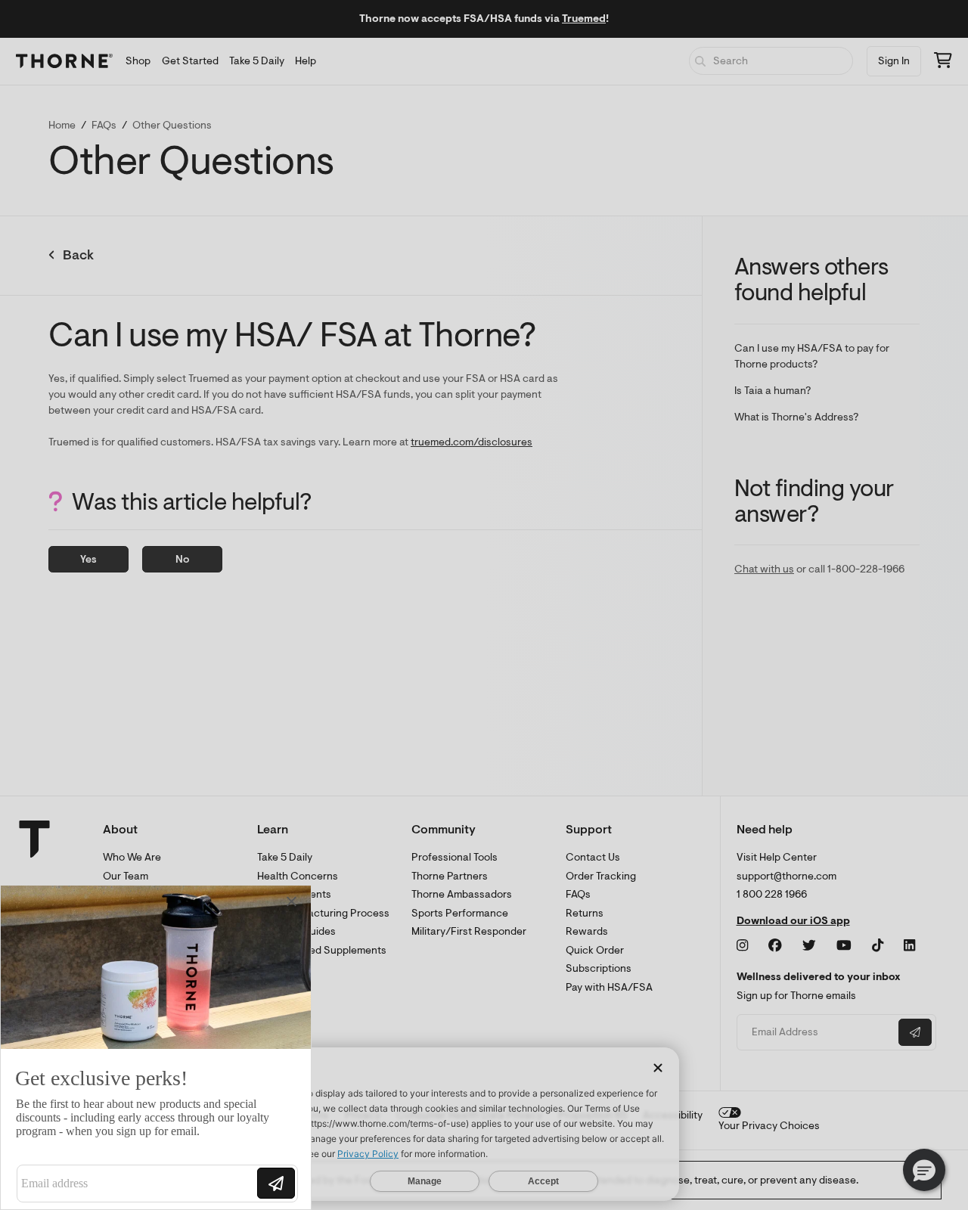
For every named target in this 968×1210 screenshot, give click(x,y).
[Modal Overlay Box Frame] (156, 1047)
